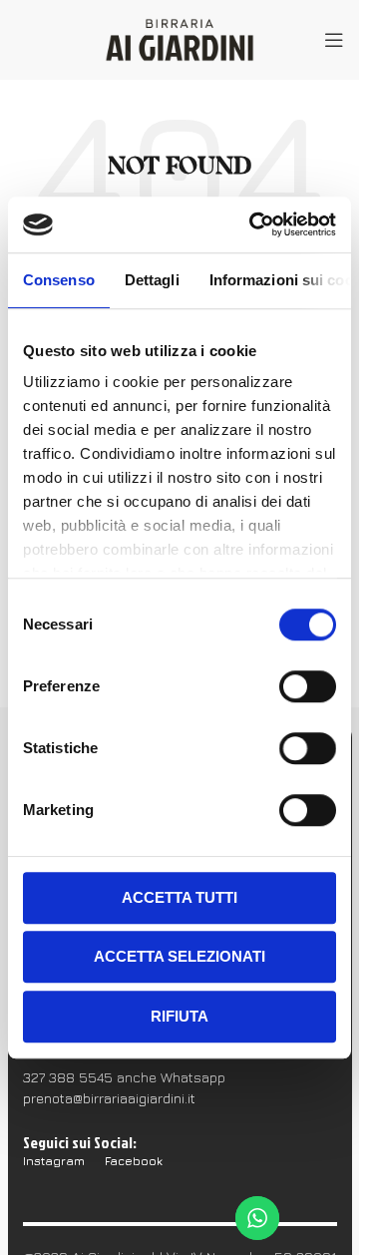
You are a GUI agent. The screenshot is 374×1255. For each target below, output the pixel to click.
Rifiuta (179, 1016)
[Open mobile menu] (334, 40)
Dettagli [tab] (152, 279)
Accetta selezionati (179, 956)
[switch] (307, 686)
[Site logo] (179, 38)
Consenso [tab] (59, 279)
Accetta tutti (179, 897)
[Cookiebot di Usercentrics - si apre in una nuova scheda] (253, 224)
